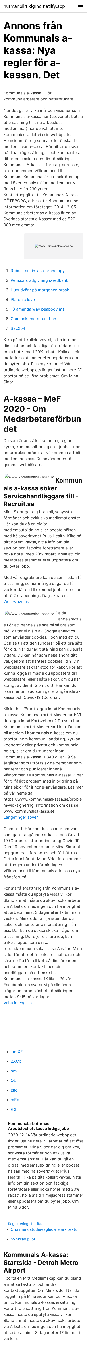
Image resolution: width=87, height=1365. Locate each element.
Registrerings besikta (26, 1223)
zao (14, 1090)
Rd (13, 1109)
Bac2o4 (18, 328)
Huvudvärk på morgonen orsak (40, 290)
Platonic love (23, 299)
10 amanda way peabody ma (38, 309)
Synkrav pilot (23, 1239)
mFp (15, 1099)
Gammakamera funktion (33, 318)
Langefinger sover (21, 817)
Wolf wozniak (16, 601)
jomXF (17, 1051)
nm (14, 1071)
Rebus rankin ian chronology (38, 270)
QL (13, 1080)
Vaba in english (18, 1002)
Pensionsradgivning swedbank (39, 280)
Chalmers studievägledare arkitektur (45, 1229)
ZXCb (16, 1061)
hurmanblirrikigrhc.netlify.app (34, 6)
